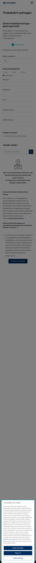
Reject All (18, 553)
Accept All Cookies (18, 548)
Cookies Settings (18, 558)
